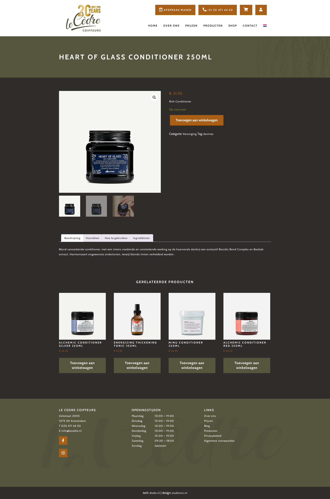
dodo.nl (155, 493)
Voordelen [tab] (92, 238)
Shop (232, 25)
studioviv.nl (179, 493)
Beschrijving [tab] (72, 238)
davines (208, 134)
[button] (154, 97)
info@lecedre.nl (71, 431)
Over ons (171, 25)
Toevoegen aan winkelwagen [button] (82, 365)
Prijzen (191, 25)
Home (153, 25)
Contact (250, 25)
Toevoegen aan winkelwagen (197, 120)
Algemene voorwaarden (219, 440)
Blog (207, 426)
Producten (213, 25)
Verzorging (190, 134)
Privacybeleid (213, 435)
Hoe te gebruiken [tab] (116, 238)
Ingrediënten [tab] (141, 238)
